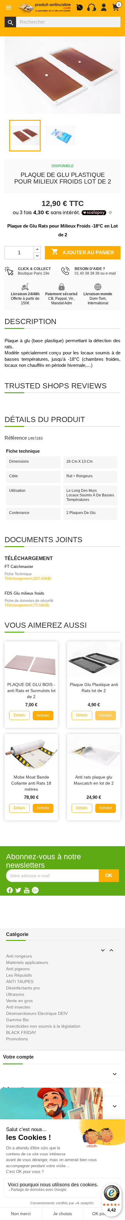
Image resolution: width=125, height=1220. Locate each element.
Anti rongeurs (19, 956)
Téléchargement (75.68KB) (27, 605)
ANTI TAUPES (19, 981)
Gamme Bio (17, 1019)
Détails (19, 715)
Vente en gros (19, 1000)
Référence (16, 438)
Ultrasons (15, 994)
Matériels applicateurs (27, 962)
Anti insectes (18, 1007)
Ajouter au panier (82, 251)
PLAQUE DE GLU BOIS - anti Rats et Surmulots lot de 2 (31, 690)
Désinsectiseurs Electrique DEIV (37, 1013)
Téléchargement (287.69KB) (28, 578)
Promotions (17, 1038)
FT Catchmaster (19, 566)
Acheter (43, 715)
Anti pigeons (18, 968)
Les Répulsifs (19, 975)
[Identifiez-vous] (104, 10)
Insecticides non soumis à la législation (43, 1026)
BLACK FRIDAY (21, 1032)
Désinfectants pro (23, 987)
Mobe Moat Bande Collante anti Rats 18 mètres (31, 783)
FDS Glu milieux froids (24, 593)
